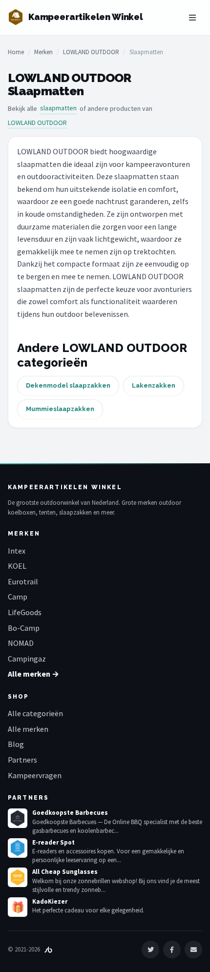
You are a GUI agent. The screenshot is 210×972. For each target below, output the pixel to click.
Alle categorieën (35, 713)
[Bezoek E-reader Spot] (17, 848)
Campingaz (27, 658)
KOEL (17, 566)
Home (16, 52)
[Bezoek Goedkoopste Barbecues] (17, 818)
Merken (43, 52)
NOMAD (21, 643)
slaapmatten (58, 107)
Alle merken (28, 729)
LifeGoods (25, 612)
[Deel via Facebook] (172, 949)
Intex (16, 551)
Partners (22, 760)
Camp (17, 596)
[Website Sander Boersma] (48, 949)
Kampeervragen (35, 775)
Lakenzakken (153, 385)
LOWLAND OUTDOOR (91, 52)
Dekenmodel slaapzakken (68, 385)
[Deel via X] (150, 949)
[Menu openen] (192, 17)
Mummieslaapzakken (60, 409)
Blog (16, 744)
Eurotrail (23, 581)
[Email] (193, 949)
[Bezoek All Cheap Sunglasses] (17, 877)
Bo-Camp (24, 628)
